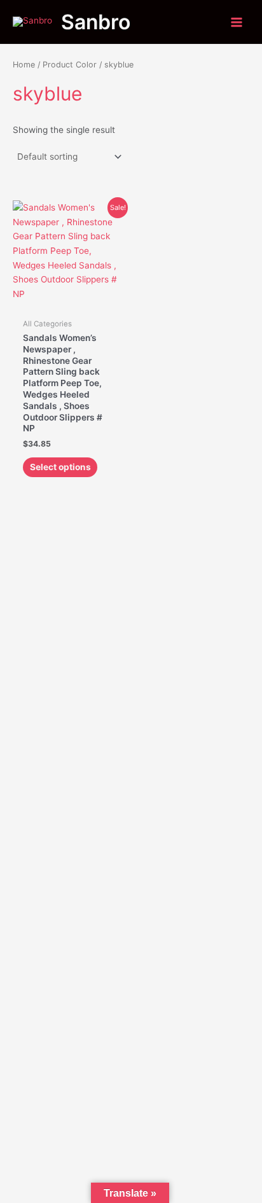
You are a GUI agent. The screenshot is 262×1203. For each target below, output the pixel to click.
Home (24, 64)
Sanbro (95, 22)
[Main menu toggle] (236, 22)
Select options (60, 467)
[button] (131, 793)
